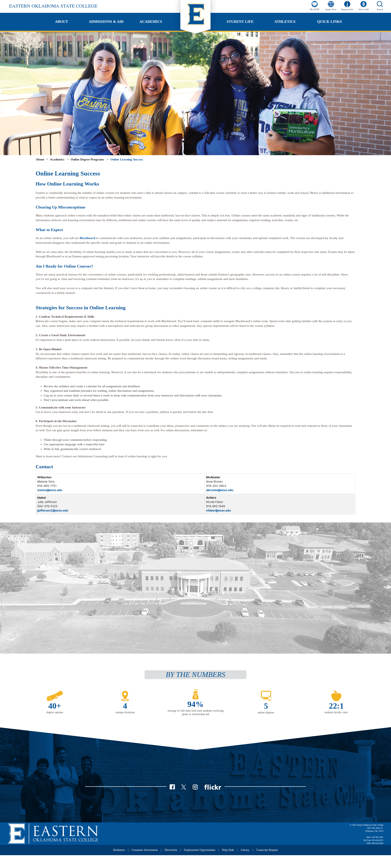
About (61, 22)
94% (195, 704)
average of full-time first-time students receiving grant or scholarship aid (196, 712)
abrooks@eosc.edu (219, 490)
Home (40, 159)
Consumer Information (145, 850)
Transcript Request (267, 850)
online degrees (266, 712)
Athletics (284, 22)
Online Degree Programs (87, 159)
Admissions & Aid (106, 22)
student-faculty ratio (336, 712)
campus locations (125, 712)
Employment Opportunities (199, 850)
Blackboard (87, 238)
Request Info (347, 9)
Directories (171, 850)
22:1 (336, 705)
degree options (54, 712)
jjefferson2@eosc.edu (52, 510)
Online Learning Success (126, 159)
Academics (150, 22)
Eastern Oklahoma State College (53, 6)
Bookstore (119, 850)
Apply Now (330, 9)
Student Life (240, 22)
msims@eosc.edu (49, 490)
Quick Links (329, 22)
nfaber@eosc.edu (218, 510)
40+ (54, 705)
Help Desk (228, 850)
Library (245, 850)
